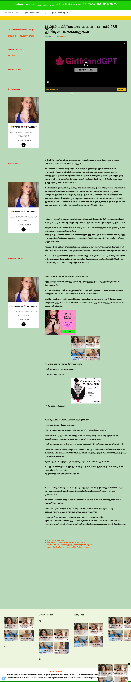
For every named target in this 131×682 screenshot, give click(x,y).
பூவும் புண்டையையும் (55, 540)
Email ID (11, 56)
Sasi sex (83, 542)
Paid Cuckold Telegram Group (21, 36)
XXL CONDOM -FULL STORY (11, 13)
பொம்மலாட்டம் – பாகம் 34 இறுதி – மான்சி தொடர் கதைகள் (69, 545)
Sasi (78, 542)
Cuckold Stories (55, 671)
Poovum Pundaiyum (61, 542)
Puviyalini (72, 542)
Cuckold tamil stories (42, 5)
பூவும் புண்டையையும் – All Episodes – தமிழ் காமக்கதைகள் (46, 13)
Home (52, 5)
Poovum (50, 542)
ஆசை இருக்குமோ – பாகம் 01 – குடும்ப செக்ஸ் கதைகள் (68, 547)
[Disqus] (86, 576)
